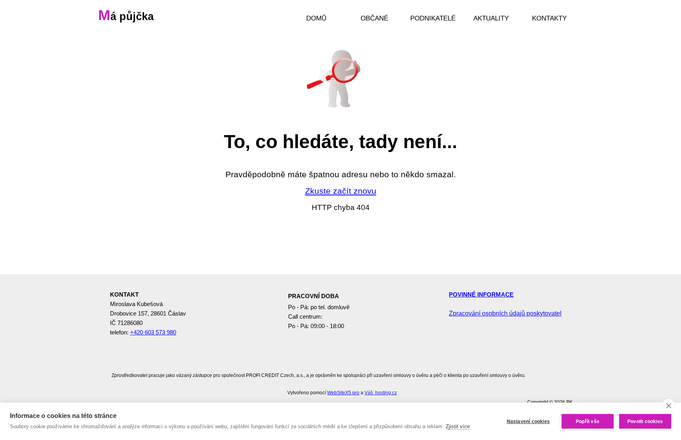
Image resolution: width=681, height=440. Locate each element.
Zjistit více (458, 426)
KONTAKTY (549, 18)
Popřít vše (587, 421)
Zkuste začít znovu (340, 191)
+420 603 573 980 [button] (153, 332)
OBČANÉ (374, 18)
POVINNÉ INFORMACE (481, 294)
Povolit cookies (645, 421)
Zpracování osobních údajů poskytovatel (505, 313)
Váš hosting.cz (381, 392)
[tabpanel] (340, 189)
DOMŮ (316, 18)
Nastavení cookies (528, 421)
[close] (668, 405)
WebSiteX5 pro (343, 392)
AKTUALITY (491, 18)
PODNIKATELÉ (433, 18)
